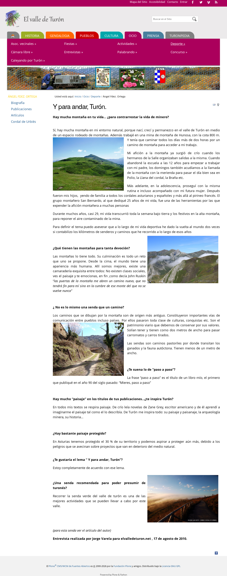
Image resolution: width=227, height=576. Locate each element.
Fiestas (70, 44)
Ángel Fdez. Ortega (22, 96)
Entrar (183, 2)
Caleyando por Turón (28, 60)
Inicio (78, 96)
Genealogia (59, 35)
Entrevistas (73, 52)
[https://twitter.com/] (201, 2)
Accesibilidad (157, 2)
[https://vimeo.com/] (209, 2)
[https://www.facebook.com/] (192, 2)
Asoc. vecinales (23, 44)
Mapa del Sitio (138, 2)
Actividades (127, 44)
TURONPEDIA (179, 35)
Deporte (178, 44)
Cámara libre (22, 52)
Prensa (153, 35)
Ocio (133, 35)
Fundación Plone (122, 566)
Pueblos (87, 35)
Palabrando (127, 52)
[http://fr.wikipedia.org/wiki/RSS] (216, 2)
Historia (32, 35)
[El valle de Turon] (36, 18)
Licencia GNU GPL (171, 566)
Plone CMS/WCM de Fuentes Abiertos (69, 566)
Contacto (172, 2)
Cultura (111, 35)
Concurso (179, 52)
